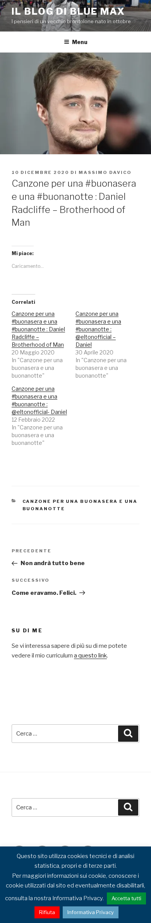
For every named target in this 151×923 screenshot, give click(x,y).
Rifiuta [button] (47, 912)
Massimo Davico (105, 172)
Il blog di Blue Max (68, 11)
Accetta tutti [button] (126, 898)
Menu (80, 42)
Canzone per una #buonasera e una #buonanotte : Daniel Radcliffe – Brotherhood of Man (38, 329)
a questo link (90, 655)
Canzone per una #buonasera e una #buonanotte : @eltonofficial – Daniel (98, 329)
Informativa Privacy (90, 912)
